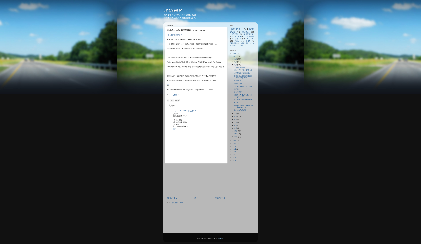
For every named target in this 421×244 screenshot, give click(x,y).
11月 (236, 134)
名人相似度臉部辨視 (174, 35)
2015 (235, 158)
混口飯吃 (238, 36)
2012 (235, 152)
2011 (234, 149)
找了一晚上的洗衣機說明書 (243, 99)
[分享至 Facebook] (176, 100)
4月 (235, 113)
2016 (235, 160)
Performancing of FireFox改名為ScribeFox (243, 106)
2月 (235, 62)
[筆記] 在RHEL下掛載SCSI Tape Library (243, 96)
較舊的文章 (220, 198)
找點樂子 (176, 95)
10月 (236, 131)
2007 (235, 56)
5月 (235, 116)
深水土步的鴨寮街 (240, 110)
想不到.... (237, 89)
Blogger (220, 238)
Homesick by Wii (239, 67)
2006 (235, 53)
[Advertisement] (193, 97)
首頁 (196, 198)
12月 (236, 137)
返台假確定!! (238, 92)
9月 (235, 128)
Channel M (172, 10)
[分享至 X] (173, 100)
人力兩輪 (241, 45)
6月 (235, 119)
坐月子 (248, 41)
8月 (235, 125)
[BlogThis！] (171, 100)
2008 (235, 140)
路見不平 (250, 39)
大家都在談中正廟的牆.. (242, 73)
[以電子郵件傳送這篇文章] (168, 100)
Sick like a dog (239, 83)
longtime (176, 111)
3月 (235, 65)
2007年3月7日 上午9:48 (188, 111)
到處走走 (250, 36)
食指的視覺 (245, 43)
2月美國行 (237, 80)
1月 (235, 59)
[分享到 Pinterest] (178, 100)
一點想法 (234, 34)
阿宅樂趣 (233, 43)
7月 (235, 122)
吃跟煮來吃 (249, 34)
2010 (235, 146)
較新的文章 (172, 198)
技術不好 (238, 39)
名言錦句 (238, 41)
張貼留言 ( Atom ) (178, 203)
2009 (235, 143)
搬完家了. (237, 102)
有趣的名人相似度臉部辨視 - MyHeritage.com (243, 77)
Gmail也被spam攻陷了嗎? (243, 86)
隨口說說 (246, 32)
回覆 (174, 129)
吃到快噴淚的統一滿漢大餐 (243, 70)
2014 (235, 155)
